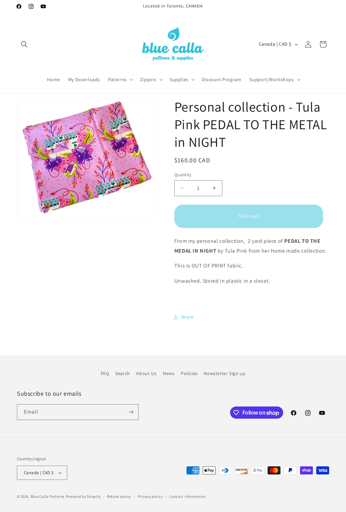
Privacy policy (150, 496)
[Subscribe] (130, 412)
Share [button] (187, 317)
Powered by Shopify (83, 496)
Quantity (182, 175)
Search (122, 373)
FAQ (105, 373)
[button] (24, 44)
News (168, 373)
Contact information (187, 496)
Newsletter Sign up (224, 373)
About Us (146, 373)
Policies (189, 373)
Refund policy (119, 496)
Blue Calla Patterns (48, 496)
